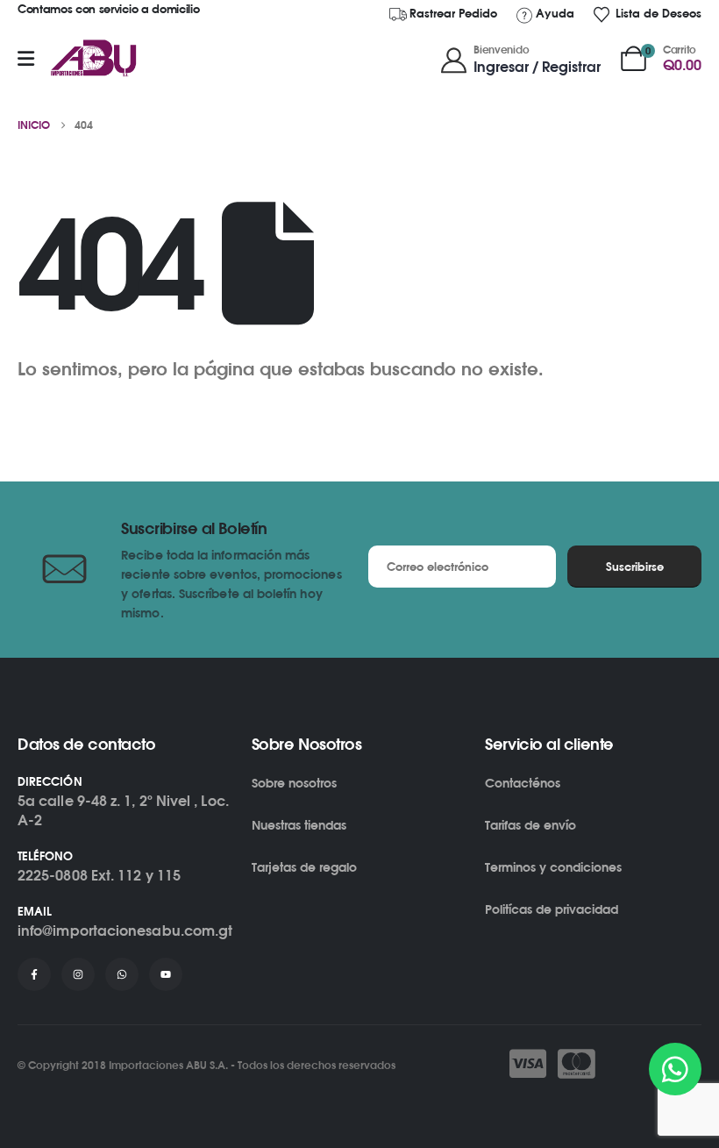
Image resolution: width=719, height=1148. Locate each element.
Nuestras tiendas (299, 824)
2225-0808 (53, 875)
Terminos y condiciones (553, 866)
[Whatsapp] (122, 974)
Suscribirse (635, 567)
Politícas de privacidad (551, 909)
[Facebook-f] (34, 974)
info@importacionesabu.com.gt (125, 930)
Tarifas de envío (530, 824)
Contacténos (522, 782)
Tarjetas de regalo (304, 866)
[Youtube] (165, 974)
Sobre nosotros (294, 782)
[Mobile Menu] (26, 58)
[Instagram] (78, 974)
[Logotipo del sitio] (94, 58)
